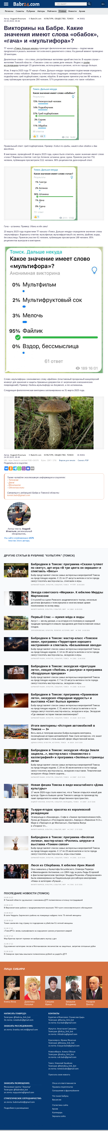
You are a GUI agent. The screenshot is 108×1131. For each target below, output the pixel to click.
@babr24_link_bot (22, 1017)
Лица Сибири (14, 968)
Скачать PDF (83, 460)
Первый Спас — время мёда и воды (57, 617)
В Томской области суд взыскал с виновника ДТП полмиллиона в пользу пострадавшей (43, 900)
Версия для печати (67, 460)
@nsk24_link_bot (66, 1054)
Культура (48, 19)
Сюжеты (20, 11)
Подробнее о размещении (16, 1108)
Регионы (9, 11)
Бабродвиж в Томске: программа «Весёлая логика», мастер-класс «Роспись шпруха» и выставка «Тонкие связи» (62, 840)
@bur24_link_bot (66, 1020)
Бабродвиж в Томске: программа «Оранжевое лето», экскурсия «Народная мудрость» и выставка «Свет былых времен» (64, 698)
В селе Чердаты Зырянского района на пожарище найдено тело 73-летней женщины (42, 915)
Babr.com (26, 4)
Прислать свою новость (59, 1075)
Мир (64, 609)
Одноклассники (16, 488)
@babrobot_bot (21, 1090)
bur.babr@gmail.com (66, 1023)
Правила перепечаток (62, 1087)
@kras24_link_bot (66, 1043)
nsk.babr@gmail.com (66, 1057)
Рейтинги (52, 11)
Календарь (57, 1112)
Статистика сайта (60, 1105)
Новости (72, 11)
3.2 (20, 1126)
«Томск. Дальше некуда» (26, 48)
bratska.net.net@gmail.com (25, 1030)
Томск (70, 19)
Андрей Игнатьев (18, 19)
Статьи (62, 11)
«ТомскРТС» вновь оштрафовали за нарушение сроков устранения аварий (38, 931)
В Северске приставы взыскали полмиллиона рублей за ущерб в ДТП (35, 954)
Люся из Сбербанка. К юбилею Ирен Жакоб (63, 865)
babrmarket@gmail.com (24, 1102)
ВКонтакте (15, 485)
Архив (82, 11)
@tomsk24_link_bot (67, 1066)
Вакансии (56, 1100)
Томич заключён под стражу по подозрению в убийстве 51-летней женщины (38, 923)
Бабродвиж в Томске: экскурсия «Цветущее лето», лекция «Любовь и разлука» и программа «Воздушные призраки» (66, 670)
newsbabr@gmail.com (23, 1020)
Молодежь (67, 802)
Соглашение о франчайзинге (65, 1091)
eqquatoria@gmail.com (23, 1092)
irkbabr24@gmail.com (67, 1034)
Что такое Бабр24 (60, 1096)
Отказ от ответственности (64, 1083)
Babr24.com (36, 19)
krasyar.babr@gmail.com (68, 1046)
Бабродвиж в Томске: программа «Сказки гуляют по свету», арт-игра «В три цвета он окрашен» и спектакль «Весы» (67, 568)
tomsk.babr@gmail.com (18, 495)
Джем (11, 482)
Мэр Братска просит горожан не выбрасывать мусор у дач (30, 939)
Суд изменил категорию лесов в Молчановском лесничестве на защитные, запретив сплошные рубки (50, 946)
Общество (60, 19)
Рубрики (30, 11)
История (65, 630)
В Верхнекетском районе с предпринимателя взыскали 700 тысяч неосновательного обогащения (48, 908)
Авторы (41, 11)
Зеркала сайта (59, 1116)
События (58, 584)
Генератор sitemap (64, 1126)
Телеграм (13, 480)
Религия (57, 630)
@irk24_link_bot (65, 1031)
